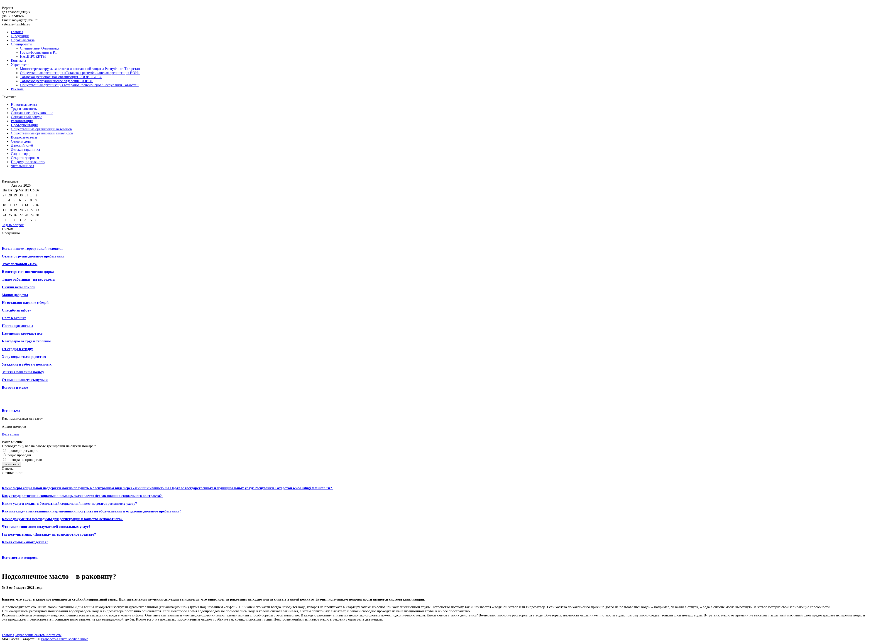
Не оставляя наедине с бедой (25, 302)
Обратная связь (22, 40)
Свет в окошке (14, 318)
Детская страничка (25, 149)
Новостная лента (24, 104)
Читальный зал (22, 166)
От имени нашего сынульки (25, 380)
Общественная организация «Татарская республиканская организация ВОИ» (80, 73)
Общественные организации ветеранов (41, 129)
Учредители (20, 65)
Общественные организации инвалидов (42, 133)
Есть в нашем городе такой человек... (32, 248)
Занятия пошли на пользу (23, 372)
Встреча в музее (15, 387)
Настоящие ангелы (17, 326)
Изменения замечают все (22, 333)
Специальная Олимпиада (39, 48)
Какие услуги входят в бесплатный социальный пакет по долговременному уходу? (69, 503)
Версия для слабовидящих (16, 10)
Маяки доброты (15, 295)
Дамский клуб (22, 145)
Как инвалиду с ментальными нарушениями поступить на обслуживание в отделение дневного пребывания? (92, 511)
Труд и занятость (24, 109)
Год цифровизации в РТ (38, 52)
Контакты (18, 60)
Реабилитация (22, 121)
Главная (17, 32)
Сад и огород (21, 154)
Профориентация (24, 125)
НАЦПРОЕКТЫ (33, 56)
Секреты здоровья (25, 158)
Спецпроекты (21, 44)
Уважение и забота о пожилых (26, 364)
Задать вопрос (13, 225)
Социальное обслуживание (32, 113)
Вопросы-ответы (24, 137)
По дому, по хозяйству (28, 162)
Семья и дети (21, 141)
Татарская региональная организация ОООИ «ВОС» (61, 77)
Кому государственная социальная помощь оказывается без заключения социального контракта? (82, 496)
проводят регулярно (22, 451)
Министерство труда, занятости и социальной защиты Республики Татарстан (80, 69)
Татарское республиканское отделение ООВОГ (56, 81)
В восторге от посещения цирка (28, 272)
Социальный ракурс (26, 117)
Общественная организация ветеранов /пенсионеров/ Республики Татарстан (79, 85)
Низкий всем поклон (18, 287)
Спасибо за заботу (16, 310)
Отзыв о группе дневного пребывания (33, 256)
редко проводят (19, 455)
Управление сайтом (30, 635)
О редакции (20, 36)
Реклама (17, 89)
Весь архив (11, 434)
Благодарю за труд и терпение (26, 341)
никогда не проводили (24, 460)
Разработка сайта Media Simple (64, 639)
